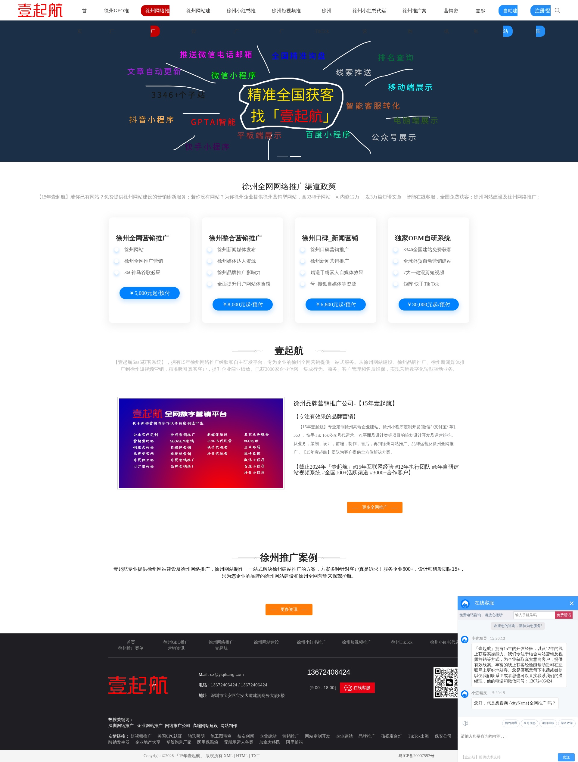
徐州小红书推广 (311, 642)
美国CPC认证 (169, 736)
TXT (255, 756)
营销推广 (290, 736)
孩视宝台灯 (391, 736)
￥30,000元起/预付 (428, 304)
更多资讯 (289, 609)
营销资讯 (176, 648)
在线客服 (357, 688)
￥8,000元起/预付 (242, 304)
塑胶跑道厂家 (178, 742)
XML (228, 756)
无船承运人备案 (238, 742)
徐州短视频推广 (356, 642)
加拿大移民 (269, 742)
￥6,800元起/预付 (335, 304)
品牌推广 (367, 736)
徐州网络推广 (221, 642)
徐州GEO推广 (176, 642)
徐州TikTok (401, 642)
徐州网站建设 (266, 642)
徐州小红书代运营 (447, 642)
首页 (131, 642)
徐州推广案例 (131, 648)
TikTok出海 (418, 736)
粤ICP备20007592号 (416, 756)
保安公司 (443, 736)
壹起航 (221, 648)
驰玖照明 (196, 736)
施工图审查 (221, 736)
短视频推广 (141, 736)
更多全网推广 (374, 507)
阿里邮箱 (294, 742)
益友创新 (245, 736)
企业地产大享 (147, 742)
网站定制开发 (317, 736)
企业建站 (268, 736)
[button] (282, 156)
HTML (242, 756)
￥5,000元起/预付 (149, 293)
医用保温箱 (207, 742)
